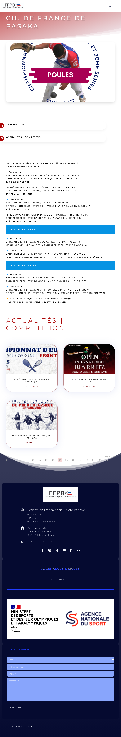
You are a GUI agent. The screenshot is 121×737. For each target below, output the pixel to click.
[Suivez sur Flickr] (78, 550)
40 (86, 460)
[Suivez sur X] (57, 550)
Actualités (14, 137)
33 (73, 460)
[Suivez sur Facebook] (43, 550)
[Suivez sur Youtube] (64, 550)
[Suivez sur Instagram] (50, 550)
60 (100, 460)
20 (33, 460)
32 (66, 460)
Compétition (34, 137)
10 (27, 460)
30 (53, 460)
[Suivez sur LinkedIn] (71, 550)
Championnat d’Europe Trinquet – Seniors (32, 436)
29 (46, 460)
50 (93, 460)
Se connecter (60, 579)
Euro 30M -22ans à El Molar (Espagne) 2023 (31, 380)
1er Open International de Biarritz (89, 380)
